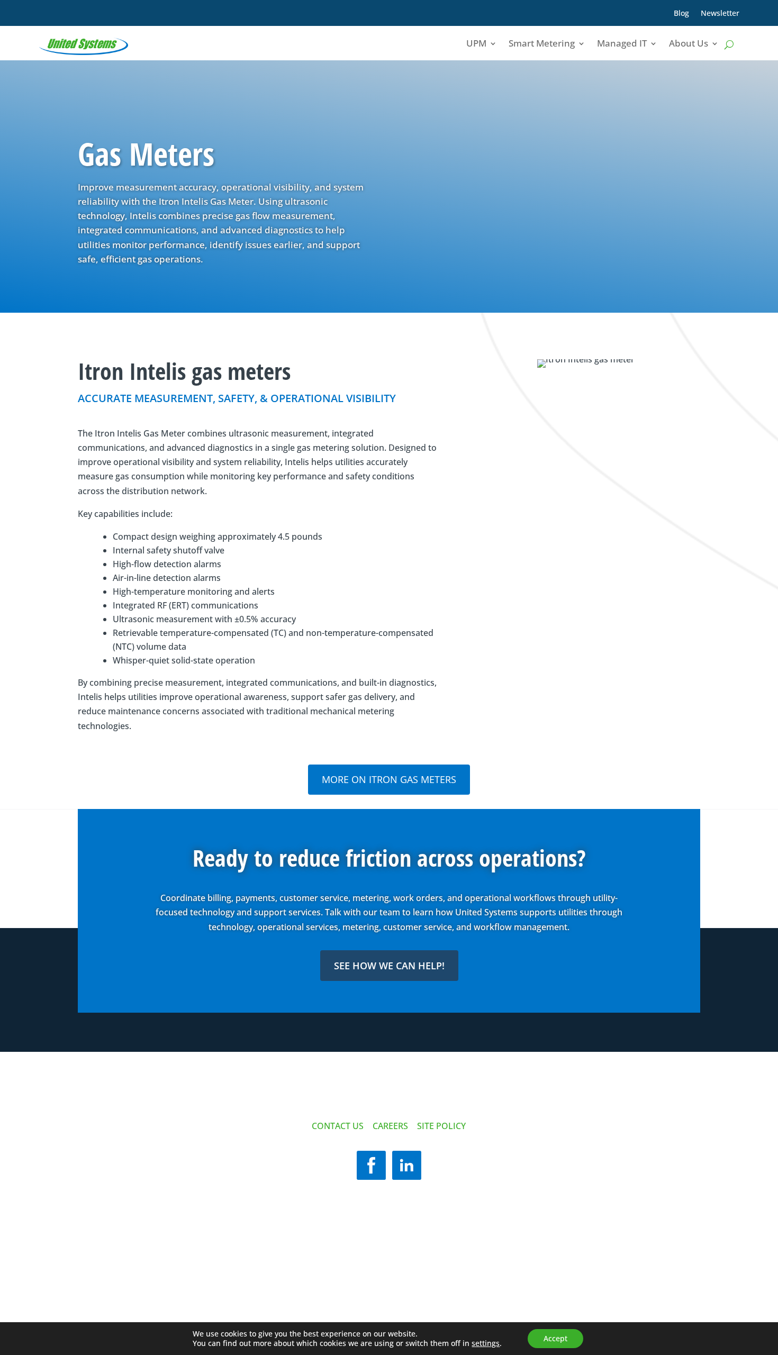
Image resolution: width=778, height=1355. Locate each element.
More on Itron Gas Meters (389, 779)
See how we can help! (389, 965)
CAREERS (390, 1126)
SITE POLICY (441, 1126)
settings (486, 1343)
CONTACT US (338, 1126)
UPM (476, 43)
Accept (555, 1338)
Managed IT (622, 43)
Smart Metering (542, 43)
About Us (688, 43)
